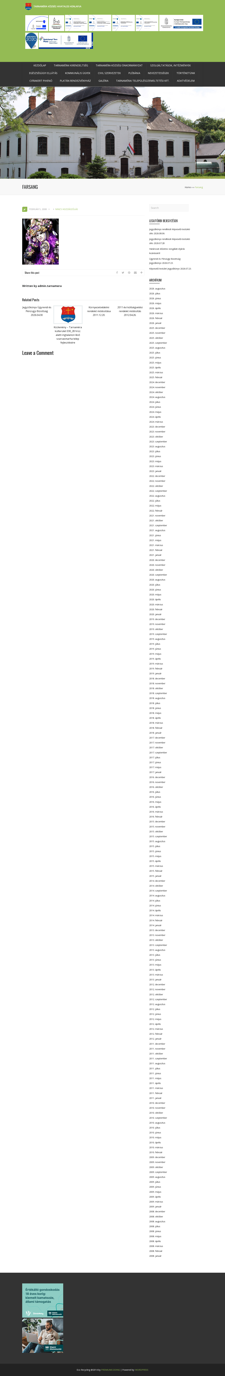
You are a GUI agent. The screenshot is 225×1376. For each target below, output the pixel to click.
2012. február (155, 1033)
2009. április (155, 1196)
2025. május (155, 362)
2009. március (156, 1201)
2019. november (157, 624)
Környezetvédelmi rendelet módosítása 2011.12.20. (99, 311)
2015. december (157, 821)
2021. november (157, 515)
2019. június (155, 648)
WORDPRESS (141, 1369)
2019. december (157, 619)
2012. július (154, 1009)
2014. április (155, 910)
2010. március (156, 1147)
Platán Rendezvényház (75, 80)
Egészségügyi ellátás (43, 73)
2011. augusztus (157, 1063)
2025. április (155, 367)
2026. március (156, 313)
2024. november (157, 387)
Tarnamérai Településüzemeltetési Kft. (142, 80)
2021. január (155, 554)
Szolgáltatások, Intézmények (170, 65)
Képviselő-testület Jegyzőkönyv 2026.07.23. (170, 268)
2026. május (155, 303)
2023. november (157, 431)
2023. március (156, 466)
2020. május (155, 594)
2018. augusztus (157, 698)
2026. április (155, 308)
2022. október (156, 486)
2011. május (155, 1078)
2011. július (154, 1068)
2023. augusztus (157, 446)
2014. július (154, 900)
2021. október (156, 520)
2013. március (156, 974)
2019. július (154, 643)
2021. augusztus (157, 530)
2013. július (154, 954)
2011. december (157, 1043)
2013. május (155, 964)
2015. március (156, 866)
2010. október (156, 1112)
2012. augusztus (157, 1004)
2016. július (154, 791)
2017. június (155, 762)
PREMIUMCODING (110, 1369)
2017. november (157, 742)
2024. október (156, 392)
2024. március (156, 421)
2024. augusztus (157, 397)
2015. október (156, 831)
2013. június (155, 959)
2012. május (155, 1019)
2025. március (156, 372)
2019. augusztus (157, 638)
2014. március (156, 915)
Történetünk (185, 73)
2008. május (155, 1236)
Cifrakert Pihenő (41, 80)
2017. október (156, 747)
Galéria (103, 80)
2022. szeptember (158, 490)
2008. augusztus (157, 1221)
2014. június (155, 905)
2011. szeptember (158, 1058)
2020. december (157, 560)
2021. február (155, 550)
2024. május (155, 411)
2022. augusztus (157, 495)
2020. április (155, 599)
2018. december (157, 678)
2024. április (155, 416)
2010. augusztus (157, 1122)
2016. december (157, 777)
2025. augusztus (157, 347)
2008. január (155, 1255)
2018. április (155, 717)
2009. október (156, 1167)
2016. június (155, 796)
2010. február (155, 1152)
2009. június (155, 1186)
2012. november (157, 989)
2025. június (155, 357)
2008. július (154, 1226)
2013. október (156, 940)
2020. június (155, 589)
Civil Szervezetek (109, 73)
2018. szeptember (158, 693)
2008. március (156, 1246)
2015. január (155, 875)
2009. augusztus (157, 1177)
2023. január (155, 471)
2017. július (154, 757)
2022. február (155, 510)
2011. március (156, 1088)
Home (188, 187)
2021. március (156, 545)
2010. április (155, 1142)
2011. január (155, 1098)
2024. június (155, 406)
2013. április (155, 969)
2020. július (154, 584)
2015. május (155, 856)
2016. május (155, 801)
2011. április (155, 1083)
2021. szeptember (158, 525)
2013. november (157, 935)
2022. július (154, 500)
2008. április (155, 1241)
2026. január (155, 323)
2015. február (155, 870)
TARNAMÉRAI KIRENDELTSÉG (71, 65)
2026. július (154, 293)
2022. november (157, 480)
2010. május (155, 1137)
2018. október (156, 688)
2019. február (155, 668)
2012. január (155, 1038)
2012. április (155, 1024)
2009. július (154, 1181)
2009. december (157, 1157)
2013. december (157, 930)
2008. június (155, 1231)
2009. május (155, 1191)
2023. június (155, 456)
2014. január (155, 925)
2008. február (155, 1251)
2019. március (156, 663)
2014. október (156, 885)
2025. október (156, 337)
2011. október (156, 1053)
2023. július (154, 451)
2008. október (156, 1216)
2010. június (155, 1132)
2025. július (154, 352)
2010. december (157, 1102)
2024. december (157, 382)
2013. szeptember (158, 945)
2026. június (155, 298)
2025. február (155, 377)
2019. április (155, 658)
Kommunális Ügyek (77, 73)
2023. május (155, 461)
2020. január (155, 614)
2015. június (155, 851)
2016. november (157, 782)
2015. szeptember (158, 836)
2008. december (157, 1211)
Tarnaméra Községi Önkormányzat (119, 65)
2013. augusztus (157, 950)
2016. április (155, 806)
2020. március (156, 604)
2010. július (154, 1127)
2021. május (155, 540)
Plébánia (134, 73)
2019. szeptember (158, 634)
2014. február (155, 920)
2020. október (156, 569)
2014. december (157, 880)
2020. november (157, 564)
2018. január (155, 732)
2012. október (156, 994)
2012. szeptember (158, 999)
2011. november (157, 1048)
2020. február (155, 609)
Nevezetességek (158, 73)
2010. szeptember (158, 1117)
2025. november (157, 332)
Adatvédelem (186, 80)
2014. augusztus (157, 895)
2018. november (157, 683)
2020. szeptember (158, 574)
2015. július (154, 846)
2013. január (155, 979)
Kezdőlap (40, 65)
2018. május (155, 713)
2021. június (155, 535)
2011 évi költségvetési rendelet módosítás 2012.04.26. (130, 311)
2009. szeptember (158, 1172)
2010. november (157, 1107)
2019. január (155, 673)
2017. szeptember (158, 752)
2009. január (155, 1206)
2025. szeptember (158, 342)
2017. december (157, 737)
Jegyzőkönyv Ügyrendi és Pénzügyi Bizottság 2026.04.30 (36, 311)
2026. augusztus (157, 288)
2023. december (157, 426)
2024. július (154, 402)
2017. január (155, 772)
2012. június (155, 1014)
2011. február (155, 1093)
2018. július (154, 703)
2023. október (156, 436)
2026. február (155, 318)
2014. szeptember (158, 890)
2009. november (157, 1162)
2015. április (155, 861)
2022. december (157, 476)
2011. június (155, 1073)
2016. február (155, 816)
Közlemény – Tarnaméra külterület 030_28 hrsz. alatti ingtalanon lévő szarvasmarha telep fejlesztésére (68, 335)
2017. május (155, 767)
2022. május (155, 505)
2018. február (155, 727)
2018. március (156, 722)
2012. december (157, 984)
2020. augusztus (157, 579)
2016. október (156, 787)
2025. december (157, 327)
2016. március (156, 811)
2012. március (156, 1028)
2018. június (155, 708)
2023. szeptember (158, 441)
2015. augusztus (157, 841)
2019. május (155, 653)
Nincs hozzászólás (66, 209)
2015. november (157, 826)
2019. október (156, 629)
